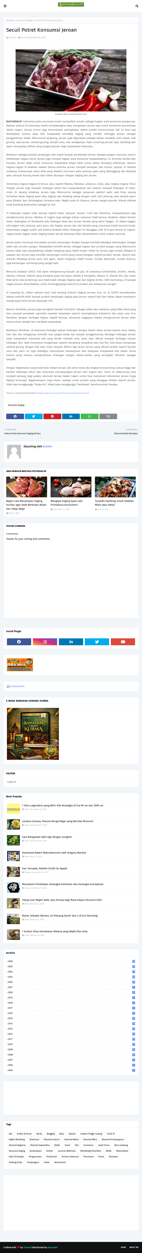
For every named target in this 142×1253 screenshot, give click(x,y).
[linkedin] (71, 641)
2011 (71, 1039)
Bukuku (72, 1134)
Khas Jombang (121, 1145)
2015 (71, 1018)
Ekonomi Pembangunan (113, 1139)
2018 (71, 1002)
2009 (71, 1049)
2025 (71, 966)
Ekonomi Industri (52, 1139)
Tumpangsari (33, 1162)
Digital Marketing (17, 1139)
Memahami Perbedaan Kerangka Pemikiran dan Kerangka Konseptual (62, 884)
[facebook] (19, 641)
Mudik (108, 1151)
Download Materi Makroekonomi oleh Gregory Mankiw (54, 852)
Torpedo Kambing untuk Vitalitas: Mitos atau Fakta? (114, 503)
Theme (26, 1247)
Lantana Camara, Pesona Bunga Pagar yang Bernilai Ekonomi (57, 821)
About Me (134, 1247)
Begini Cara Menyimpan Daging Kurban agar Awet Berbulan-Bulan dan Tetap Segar (26, 504)
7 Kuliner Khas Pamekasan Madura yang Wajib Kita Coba (54, 931)
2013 (71, 1028)
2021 (71, 987)
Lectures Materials (67, 1151)
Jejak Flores (104, 1145)
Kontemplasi (36, 1151)
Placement (88, 1156)
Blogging (51, 1134)
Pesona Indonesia (70, 1156)
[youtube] (123, 641)
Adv (10, 1134)
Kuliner (49, 1151)
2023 (71, 977)
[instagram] (45, 641)
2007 (71, 1060)
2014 (71, 1023)
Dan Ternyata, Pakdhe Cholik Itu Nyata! (44, 868)
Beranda (10, 20)
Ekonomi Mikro (90, 1139)
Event (67, 1145)
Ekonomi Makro (71, 1139)
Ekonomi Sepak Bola (40, 1145)
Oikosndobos (122, 1151)
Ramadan (113, 1156)
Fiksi (77, 1145)
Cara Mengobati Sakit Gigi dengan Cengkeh (47, 837)
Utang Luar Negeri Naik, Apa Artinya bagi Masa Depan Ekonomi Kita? (62, 899)
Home (123, 1247)
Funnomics (88, 1145)
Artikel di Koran (24, 1134)
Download (34, 1139)
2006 (71, 1065)
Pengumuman (35, 1156)
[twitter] (97, 641)
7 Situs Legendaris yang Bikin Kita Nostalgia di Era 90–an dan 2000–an (62, 805)
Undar (47, 1162)
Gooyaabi (52, 1247)
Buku (61, 1134)
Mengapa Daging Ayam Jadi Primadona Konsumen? (66, 503)
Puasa (101, 1156)
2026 (71, 961)
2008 (71, 1054)
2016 (71, 1013)
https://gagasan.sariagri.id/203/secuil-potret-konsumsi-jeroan (63, 393)
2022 (71, 982)
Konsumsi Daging (24, 20)
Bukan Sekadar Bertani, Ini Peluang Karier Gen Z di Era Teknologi (60, 915)
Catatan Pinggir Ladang (91, 1134)
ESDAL (57, 1145)
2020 (71, 992)
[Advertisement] (71, 1203)
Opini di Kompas (16, 1156)
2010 (71, 1044)
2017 (71, 1008)
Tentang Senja (15, 1162)
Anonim (12, 37)
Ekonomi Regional (17, 1145)
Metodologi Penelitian (90, 1151)
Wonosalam (60, 1162)
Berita (39, 1134)
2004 (71, 1070)
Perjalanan (51, 1156)
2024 (71, 971)
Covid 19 (110, 1134)
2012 (71, 1034)
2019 (71, 997)
